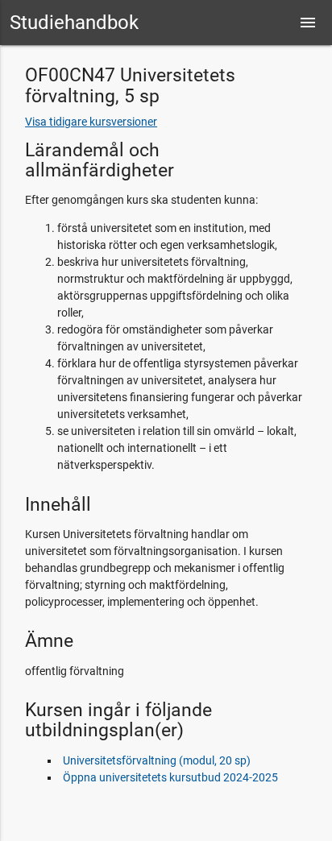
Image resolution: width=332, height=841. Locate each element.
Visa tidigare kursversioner (91, 121)
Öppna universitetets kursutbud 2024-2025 (170, 777)
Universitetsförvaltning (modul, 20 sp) (157, 760)
